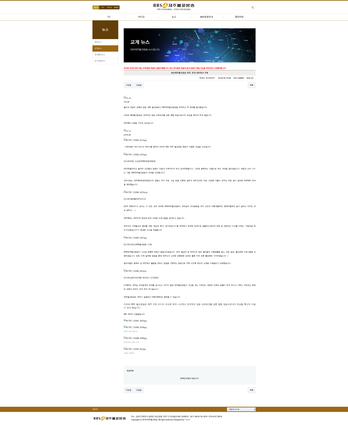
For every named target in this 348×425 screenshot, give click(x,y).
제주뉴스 (98, 42)
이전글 (128, 85)
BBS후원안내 (206, 17)
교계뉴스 (98, 48)
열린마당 (239, 17)
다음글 (139, 85)
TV (103, 7)
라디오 (109, 7)
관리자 (95, 409)
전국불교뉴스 (100, 55)
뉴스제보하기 (100, 61)
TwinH (187, 420)
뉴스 (174, 17)
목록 (251, 85)
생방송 (96, 7)
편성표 (116, 7)
